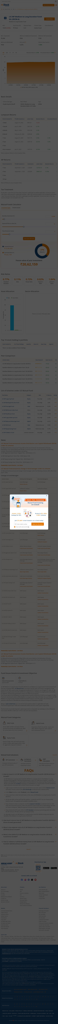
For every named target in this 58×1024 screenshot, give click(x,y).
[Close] (46, 495)
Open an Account (37, 524)
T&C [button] (28, 526)
